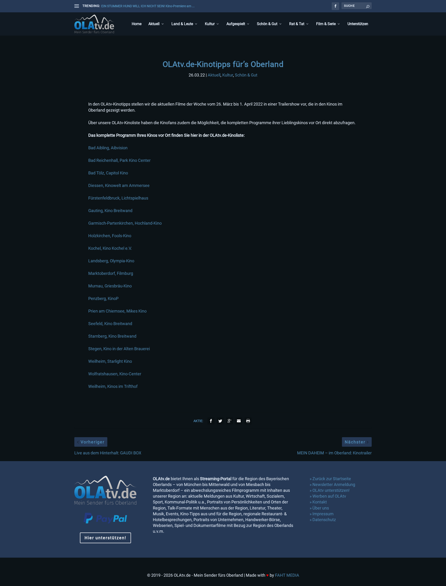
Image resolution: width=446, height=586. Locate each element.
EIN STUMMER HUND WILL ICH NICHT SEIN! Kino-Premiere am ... (148, 6)
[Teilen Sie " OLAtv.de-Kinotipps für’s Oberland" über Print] (248, 421)
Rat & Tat (296, 24)
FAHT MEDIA (287, 575)
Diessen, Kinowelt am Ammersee (119, 185)
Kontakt (319, 501)
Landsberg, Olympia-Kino (111, 260)
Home (136, 24)
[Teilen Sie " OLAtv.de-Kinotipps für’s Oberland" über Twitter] (220, 421)
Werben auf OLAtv (329, 496)
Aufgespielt (235, 24)
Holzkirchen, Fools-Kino (109, 235)
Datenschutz (324, 519)
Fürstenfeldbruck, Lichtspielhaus (118, 198)
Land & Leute (182, 24)
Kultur (210, 24)
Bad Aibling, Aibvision (108, 147)
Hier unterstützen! (105, 537)
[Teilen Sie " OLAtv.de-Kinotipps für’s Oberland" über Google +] (229, 421)
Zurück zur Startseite (331, 478)
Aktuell (154, 24)
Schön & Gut (267, 24)
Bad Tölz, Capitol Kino (108, 172)
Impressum (323, 513)
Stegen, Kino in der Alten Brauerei (119, 348)
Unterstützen (358, 24)
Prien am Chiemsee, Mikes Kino (117, 311)
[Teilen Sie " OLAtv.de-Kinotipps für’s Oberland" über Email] (238, 421)
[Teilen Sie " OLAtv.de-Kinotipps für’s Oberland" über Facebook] (211, 421)
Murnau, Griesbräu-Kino (110, 285)
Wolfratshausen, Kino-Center (114, 373)
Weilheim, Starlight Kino (110, 361)
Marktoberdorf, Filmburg (110, 273)
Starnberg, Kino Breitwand (112, 336)
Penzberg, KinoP (103, 298)
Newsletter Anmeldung (333, 484)
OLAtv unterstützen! (331, 490)
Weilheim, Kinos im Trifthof (113, 386)
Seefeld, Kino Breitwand (110, 323)
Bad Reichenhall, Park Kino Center (119, 160)
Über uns (320, 508)
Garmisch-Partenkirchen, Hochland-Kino (125, 223)
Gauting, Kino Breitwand (110, 210)
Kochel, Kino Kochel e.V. (110, 248)
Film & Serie (326, 24)
